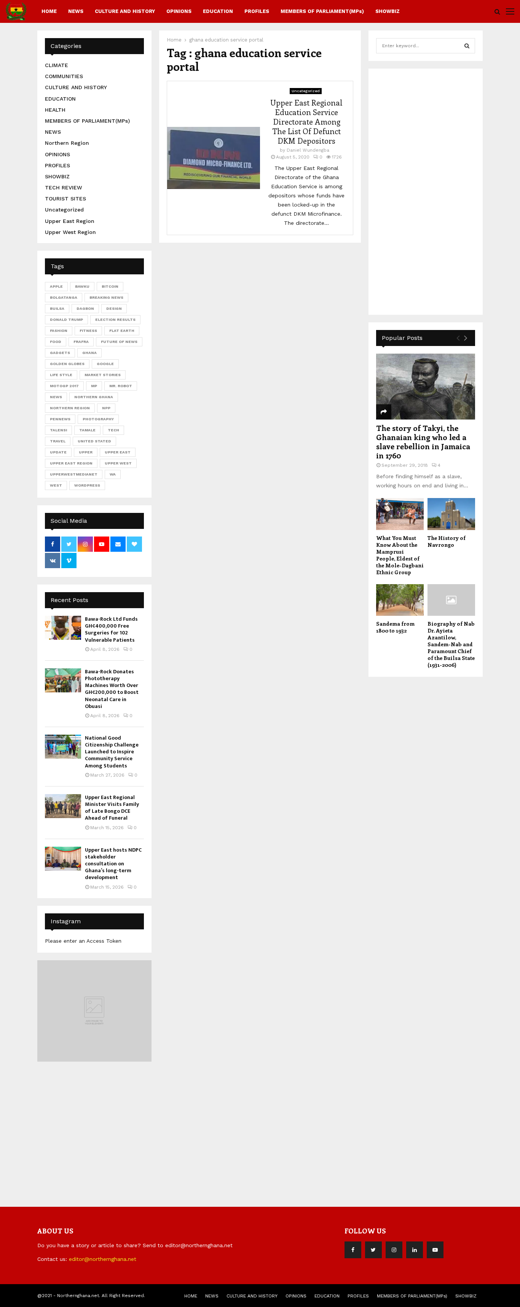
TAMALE (87, 430)
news (56, 397)
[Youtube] (435, 1249)
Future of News (119, 342)
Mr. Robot (120, 386)
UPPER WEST (118, 463)
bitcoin (110, 286)
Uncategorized (306, 91)
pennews (60, 419)
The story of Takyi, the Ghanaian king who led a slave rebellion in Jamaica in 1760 (423, 441)
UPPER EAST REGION (71, 463)
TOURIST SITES (65, 198)
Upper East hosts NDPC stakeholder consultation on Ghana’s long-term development (113, 864)
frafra (81, 342)
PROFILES (256, 11)
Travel (57, 441)
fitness (88, 330)
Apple (56, 286)
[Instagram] (394, 1249)
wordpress (87, 485)
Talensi (58, 430)
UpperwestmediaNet (73, 474)
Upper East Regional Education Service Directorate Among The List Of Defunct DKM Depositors (306, 121)
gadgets (60, 353)
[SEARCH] (467, 45)
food (55, 342)
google (105, 364)
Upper (86, 452)
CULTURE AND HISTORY (125, 11)
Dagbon (85, 308)
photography (98, 419)
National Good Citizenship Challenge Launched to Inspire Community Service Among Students (112, 752)
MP (94, 386)
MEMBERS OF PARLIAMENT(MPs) (322, 11)
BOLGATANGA (63, 297)
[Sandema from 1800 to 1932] (400, 600)
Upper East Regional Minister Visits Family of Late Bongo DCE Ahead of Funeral (112, 808)
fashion (58, 330)
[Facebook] (353, 1249)
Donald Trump (66, 319)
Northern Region (67, 143)
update (58, 452)
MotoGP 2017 (64, 386)
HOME (49, 11)
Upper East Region (69, 221)
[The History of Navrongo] (451, 514)
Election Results (115, 319)
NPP (106, 408)
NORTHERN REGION (70, 408)
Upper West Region (70, 232)
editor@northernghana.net (102, 1259)
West (56, 485)
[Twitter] (373, 1249)
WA (113, 474)
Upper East (118, 452)
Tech (113, 430)
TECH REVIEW (63, 187)
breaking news (106, 297)
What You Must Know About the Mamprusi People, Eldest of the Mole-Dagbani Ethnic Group (400, 555)
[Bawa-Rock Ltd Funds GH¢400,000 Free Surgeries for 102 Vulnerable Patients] (63, 628)
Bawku (82, 286)
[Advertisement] (433, 190)
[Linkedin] (414, 1249)
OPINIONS (178, 11)
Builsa (57, 308)
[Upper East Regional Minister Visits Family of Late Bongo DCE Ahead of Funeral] (63, 806)
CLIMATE (56, 65)
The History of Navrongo (446, 541)
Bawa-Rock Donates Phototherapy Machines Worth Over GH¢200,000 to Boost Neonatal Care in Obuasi (112, 689)
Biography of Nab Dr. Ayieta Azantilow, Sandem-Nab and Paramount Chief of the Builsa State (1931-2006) (451, 644)
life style (61, 375)
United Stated (94, 441)
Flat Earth (121, 330)
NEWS (75, 11)
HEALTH (55, 110)
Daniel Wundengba (308, 150)
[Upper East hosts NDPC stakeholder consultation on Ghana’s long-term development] (63, 859)
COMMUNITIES (64, 76)
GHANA (89, 353)
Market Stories (103, 375)
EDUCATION (218, 11)
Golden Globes (67, 364)
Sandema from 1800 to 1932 (395, 627)
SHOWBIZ (387, 11)
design (114, 308)
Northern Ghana (93, 397)
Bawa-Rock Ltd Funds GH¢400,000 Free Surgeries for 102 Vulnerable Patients (111, 629)
